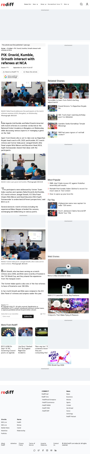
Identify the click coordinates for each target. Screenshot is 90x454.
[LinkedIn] (55, 450)
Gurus (58, 4)
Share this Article (31, 72)
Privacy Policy (21, 444)
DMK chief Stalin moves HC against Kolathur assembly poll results (67, 184)
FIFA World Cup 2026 (56, 365)
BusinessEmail (52, 4)
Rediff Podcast (71, 416)
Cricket (10, 48)
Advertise (14, 443)
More (65, 4)
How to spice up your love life (61, 194)
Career (19, 428)
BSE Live (4, 422)
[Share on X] (39, 450)
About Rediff (3, 444)
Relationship (21, 431)
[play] (68, 266)
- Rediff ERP (45, 411)
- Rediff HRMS (46, 405)
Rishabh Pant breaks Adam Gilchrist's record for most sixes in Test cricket (69, 190)
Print (44, 314)
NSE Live (4, 425)
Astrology (69, 414)
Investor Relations (44, 444)
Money (42, 4)
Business (69, 397)
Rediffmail (45, 394)
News (34, 4)
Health (19, 422)
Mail (29, 4)
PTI (7, 67)
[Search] (81, 4)
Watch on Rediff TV (12, 72)
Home (26, 4)
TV (61, 4)
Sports (68, 402)
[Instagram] (47, 450)
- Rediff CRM (46, 408)
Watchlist (4, 431)
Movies (68, 400)
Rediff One (45, 397)
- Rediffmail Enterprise (49, 400)
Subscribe (28, 316)
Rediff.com (70, 443)
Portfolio (4, 433)
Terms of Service (32, 444)
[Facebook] (43, 450)
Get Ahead (69, 408)
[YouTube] (51, 450)
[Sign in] (87, 4)
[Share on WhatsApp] (34, 450)
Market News (5, 428)
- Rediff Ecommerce (48, 402)
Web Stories (53, 256)
